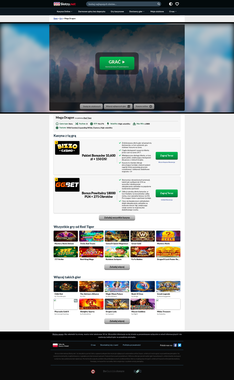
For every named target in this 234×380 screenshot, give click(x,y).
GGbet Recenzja (167, 200)
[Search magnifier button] (158, 4)
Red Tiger (88, 118)
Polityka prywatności (132, 345)
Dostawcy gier (135, 11)
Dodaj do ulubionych (92, 106)
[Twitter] (179, 346)
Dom (56, 18)
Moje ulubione (157, 11)
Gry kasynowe (117, 11)
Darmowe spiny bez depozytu (91, 11)
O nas (172, 11)
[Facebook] (175, 346)
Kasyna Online (63, 11)
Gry (61, 18)
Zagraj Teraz (166, 155)
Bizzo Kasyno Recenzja (167, 162)
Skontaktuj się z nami (109, 345)
